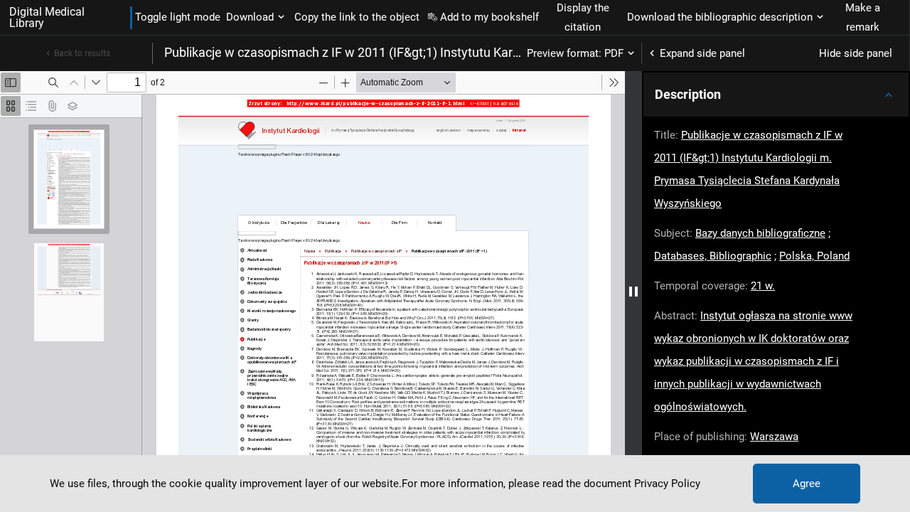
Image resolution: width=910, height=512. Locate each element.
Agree (806, 483)
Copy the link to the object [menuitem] (356, 17)
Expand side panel (702, 53)
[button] (776, 94)
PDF (613, 53)
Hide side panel (855, 53)
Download (250, 17)
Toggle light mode (177, 17)
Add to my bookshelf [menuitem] (489, 17)
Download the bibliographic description (720, 17)
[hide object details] (633, 291)
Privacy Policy (667, 483)
